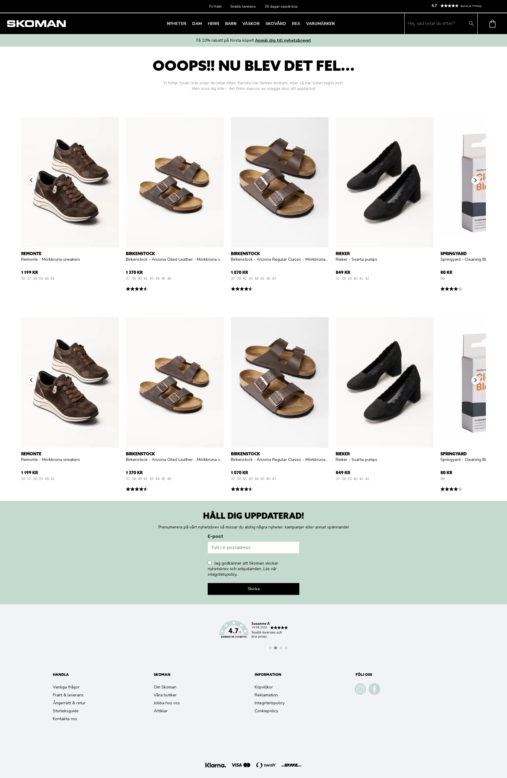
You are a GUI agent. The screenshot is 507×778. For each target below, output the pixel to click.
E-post (215, 536)
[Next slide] (478, 146)
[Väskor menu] (261, 23)
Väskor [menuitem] (251, 23)
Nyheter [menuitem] (176, 23)
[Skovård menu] (288, 23)
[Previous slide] (28, 146)
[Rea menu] (302, 23)
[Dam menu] (203, 23)
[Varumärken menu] (336, 23)
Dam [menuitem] (197, 23)
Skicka (254, 589)
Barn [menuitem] (230, 23)
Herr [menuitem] (213, 23)
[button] (466, 6)
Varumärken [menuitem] (320, 23)
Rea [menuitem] (296, 23)
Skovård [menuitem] (276, 23)
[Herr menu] (221, 23)
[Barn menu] (238, 23)
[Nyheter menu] (188, 23)
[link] (253, 633)
